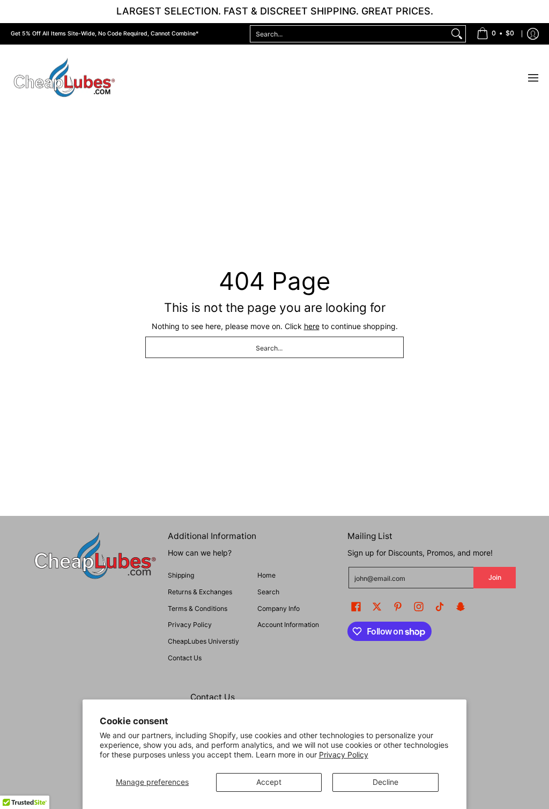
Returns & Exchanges (200, 592)
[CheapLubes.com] (64, 78)
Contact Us (185, 658)
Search (268, 592)
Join (494, 577)
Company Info (278, 608)
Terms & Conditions (197, 608)
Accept (268, 781)
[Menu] (532, 78)
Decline (385, 781)
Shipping (181, 575)
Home (266, 575)
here (312, 326)
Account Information (288, 625)
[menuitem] (495, 34)
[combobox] (349, 34)
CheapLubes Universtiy (203, 641)
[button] (355, 606)
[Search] (456, 34)
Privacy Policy (343, 754)
